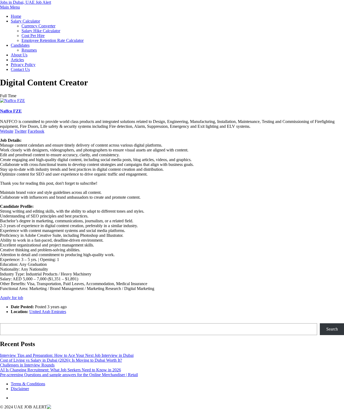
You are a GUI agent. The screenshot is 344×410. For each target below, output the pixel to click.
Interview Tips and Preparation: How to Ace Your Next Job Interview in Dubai (67, 355)
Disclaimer (20, 388)
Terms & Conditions (28, 384)
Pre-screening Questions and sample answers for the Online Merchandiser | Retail (69, 374)
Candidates (20, 45)
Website (6, 131)
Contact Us (20, 69)
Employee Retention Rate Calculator (53, 40)
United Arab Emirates (47, 311)
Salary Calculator (25, 21)
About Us (19, 55)
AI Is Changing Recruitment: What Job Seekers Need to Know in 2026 (60, 370)
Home (16, 16)
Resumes (29, 50)
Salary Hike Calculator (41, 30)
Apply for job (11, 297)
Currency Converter (38, 26)
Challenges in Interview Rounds (27, 365)
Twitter (21, 131)
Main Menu (10, 7)
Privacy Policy (23, 64)
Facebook (36, 131)
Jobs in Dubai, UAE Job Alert (25, 2)
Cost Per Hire (33, 35)
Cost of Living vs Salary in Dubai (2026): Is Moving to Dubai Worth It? (61, 360)
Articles (17, 59)
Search (6, 320)
